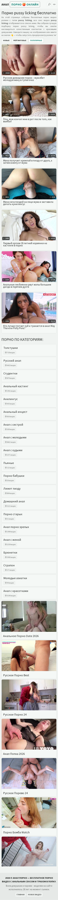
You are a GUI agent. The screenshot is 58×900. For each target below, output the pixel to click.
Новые (6, 40)
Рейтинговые (19, 40)
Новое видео (34, 894)
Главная (21, 894)
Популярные (36, 40)
